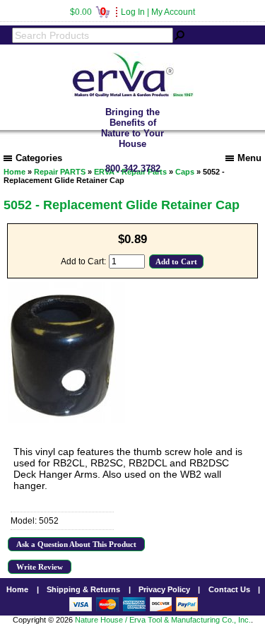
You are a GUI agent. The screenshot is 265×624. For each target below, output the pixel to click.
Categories (39, 158)
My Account (173, 12)
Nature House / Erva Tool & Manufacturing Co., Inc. (163, 620)
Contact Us (229, 589)
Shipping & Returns (83, 589)
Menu (249, 158)
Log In (133, 12)
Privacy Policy (164, 589)
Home (17, 589)
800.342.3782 (132, 168)
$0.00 (88, 12)
